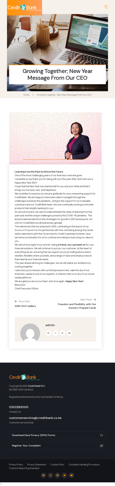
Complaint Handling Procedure (84, 464)
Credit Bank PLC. (36, 385)
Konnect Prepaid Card (27, 230)
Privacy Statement (36, 464)
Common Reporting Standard (24, 468)
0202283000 (18, 407)
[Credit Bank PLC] (25, 7)
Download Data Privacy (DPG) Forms (33, 435)
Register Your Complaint (26, 445)
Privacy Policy (16, 464)
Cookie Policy (57, 464)
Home (27, 94)
